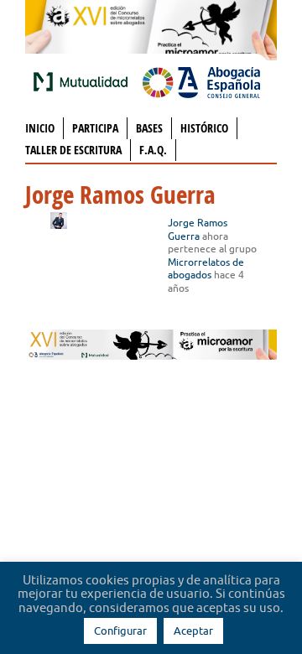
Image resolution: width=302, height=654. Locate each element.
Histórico (204, 128)
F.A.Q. (153, 150)
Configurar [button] (120, 630)
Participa (95, 128)
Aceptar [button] (193, 630)
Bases (149, 128)
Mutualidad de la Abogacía (84, 81)
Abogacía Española (201, 81)
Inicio (40, 128)
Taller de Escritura (73, 150)
